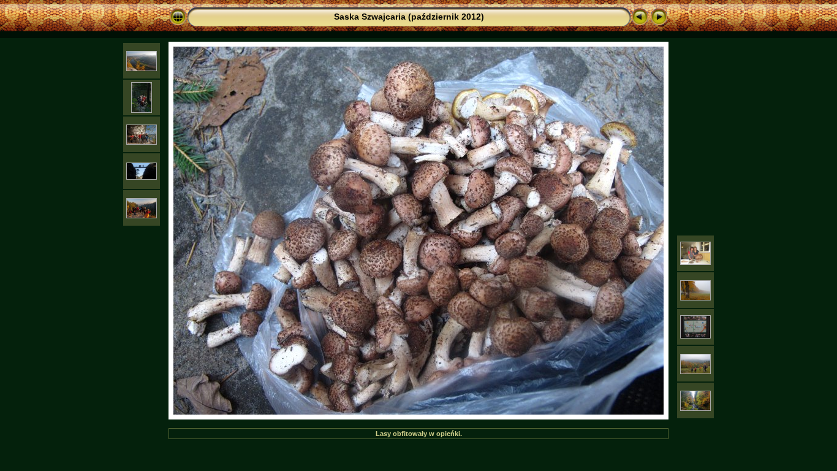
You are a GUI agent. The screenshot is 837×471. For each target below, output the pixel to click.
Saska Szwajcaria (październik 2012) (409, 16)
